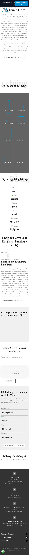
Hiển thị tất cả (9, 381)
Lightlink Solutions (15, 550)
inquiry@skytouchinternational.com (14, 481)
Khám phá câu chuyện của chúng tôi (14, 57)
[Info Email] (14, 489)
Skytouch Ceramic (7, 534)
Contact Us (5, 541)
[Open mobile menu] (24, 10)
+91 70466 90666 (14, 479)
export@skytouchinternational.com (14, 511)
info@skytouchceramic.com (15, 497)
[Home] (14, 517)
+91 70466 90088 (14, 495)
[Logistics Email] (14, 503)
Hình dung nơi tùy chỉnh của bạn (14, 445)
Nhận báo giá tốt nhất (21, 2)
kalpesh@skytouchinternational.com (14, 483)
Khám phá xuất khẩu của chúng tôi (12, 300)
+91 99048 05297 (14, 509)
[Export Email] (14, 473)
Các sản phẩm (6, 537)
